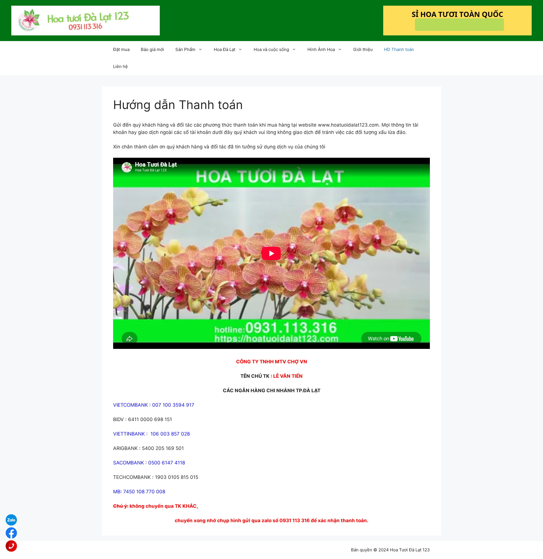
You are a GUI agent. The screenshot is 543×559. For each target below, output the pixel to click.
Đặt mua (121, 49)
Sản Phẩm (185, 49)
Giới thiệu (363, 49)
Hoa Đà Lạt (224, 49)
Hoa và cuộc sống (271, 49)
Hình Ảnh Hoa (321, 49)
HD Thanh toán (399, 49)
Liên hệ (120, 66)
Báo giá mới (152, 49)
